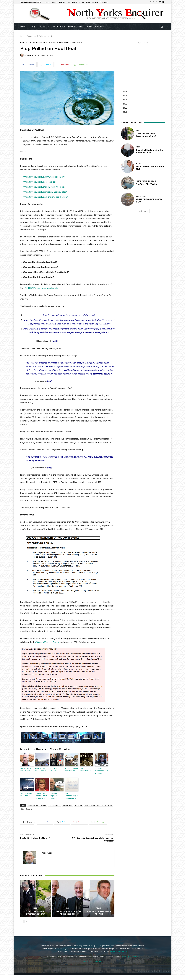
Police (98, 908)
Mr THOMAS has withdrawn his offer (42, 288)
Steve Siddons (26, 809)
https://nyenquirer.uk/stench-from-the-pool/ (44, 187)
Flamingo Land (54, 805)
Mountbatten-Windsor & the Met (99, 912)
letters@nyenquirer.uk (131, 957)
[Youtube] (163, 2)
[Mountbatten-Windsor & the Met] (98, 898)
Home (22, 36)
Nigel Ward (32, 55)
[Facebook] (150, 2)
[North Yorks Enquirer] (39, 14)
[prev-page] (22, 921)
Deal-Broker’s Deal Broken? (25, 769)
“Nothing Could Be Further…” (26, 794)
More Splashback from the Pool (71, 769)
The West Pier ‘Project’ (147, 184)
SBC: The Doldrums (54, 769)
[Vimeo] (160, 2)
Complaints (97, 961)
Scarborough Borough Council (65, 42)
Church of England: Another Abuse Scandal (67, 912)
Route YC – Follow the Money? (35, 838)
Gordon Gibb (67, 805)
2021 (125, 112)
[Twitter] (156, 2)
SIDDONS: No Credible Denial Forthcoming (41, 795)
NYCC (110, 805)
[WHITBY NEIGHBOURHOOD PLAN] (127, 199)
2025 (125, 95)
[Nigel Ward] (22, 55)
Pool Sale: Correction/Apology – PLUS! (101, 770)
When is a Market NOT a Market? (41, 769)
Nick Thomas (90, 805)
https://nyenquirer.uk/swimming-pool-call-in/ (44, 177)
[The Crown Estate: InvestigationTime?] (35, 898)
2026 (125, 91)
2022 (125, 108)
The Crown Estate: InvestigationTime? (36, 912)
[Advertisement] (143, 61)
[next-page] (26, 921)
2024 (125, 100)
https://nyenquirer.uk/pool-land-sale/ (40, 182)
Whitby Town (141, 196)
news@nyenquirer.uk (118, 951)
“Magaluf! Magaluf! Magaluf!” (53, 795)
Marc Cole (78, 805)
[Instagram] (153, 2)
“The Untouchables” (85, 769)
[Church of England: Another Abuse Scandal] (67, 898)
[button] (161, 26)
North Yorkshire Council (43, 36)
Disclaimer (87, 961)
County (29, 36)
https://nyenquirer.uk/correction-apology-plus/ (45, 192)
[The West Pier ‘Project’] (127, 182)
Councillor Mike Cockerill (37, 805)
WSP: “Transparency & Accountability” (71, 795)
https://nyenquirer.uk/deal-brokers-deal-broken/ (45, 197)
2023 (125, 104)
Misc (35, 908)
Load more (142, 211)
